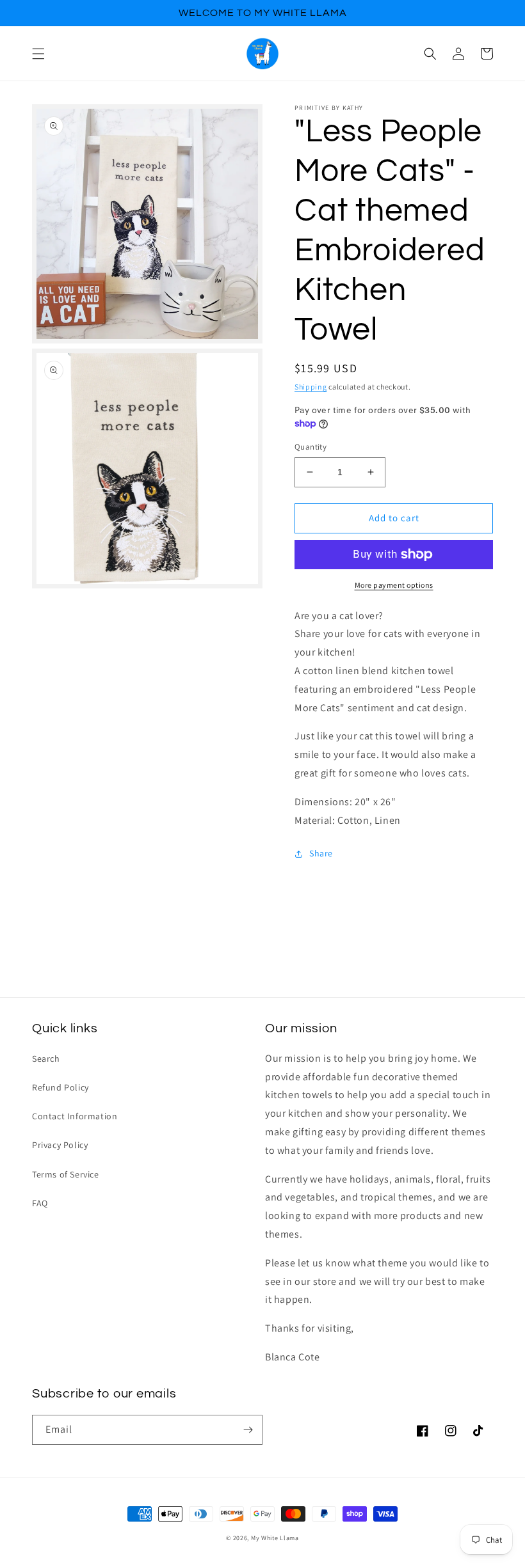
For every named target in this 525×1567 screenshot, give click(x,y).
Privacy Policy (60, 1145)
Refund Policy (60, 1087)
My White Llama (275, 1538)
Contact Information (74, 1116)
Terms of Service (65, 1174)
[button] (38, 54)
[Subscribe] (248, 1430)
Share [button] (321, 853)
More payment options (394, 585)
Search (46, 1058)
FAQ (40, 1203)
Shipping (311, 386)
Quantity (311, 446)
